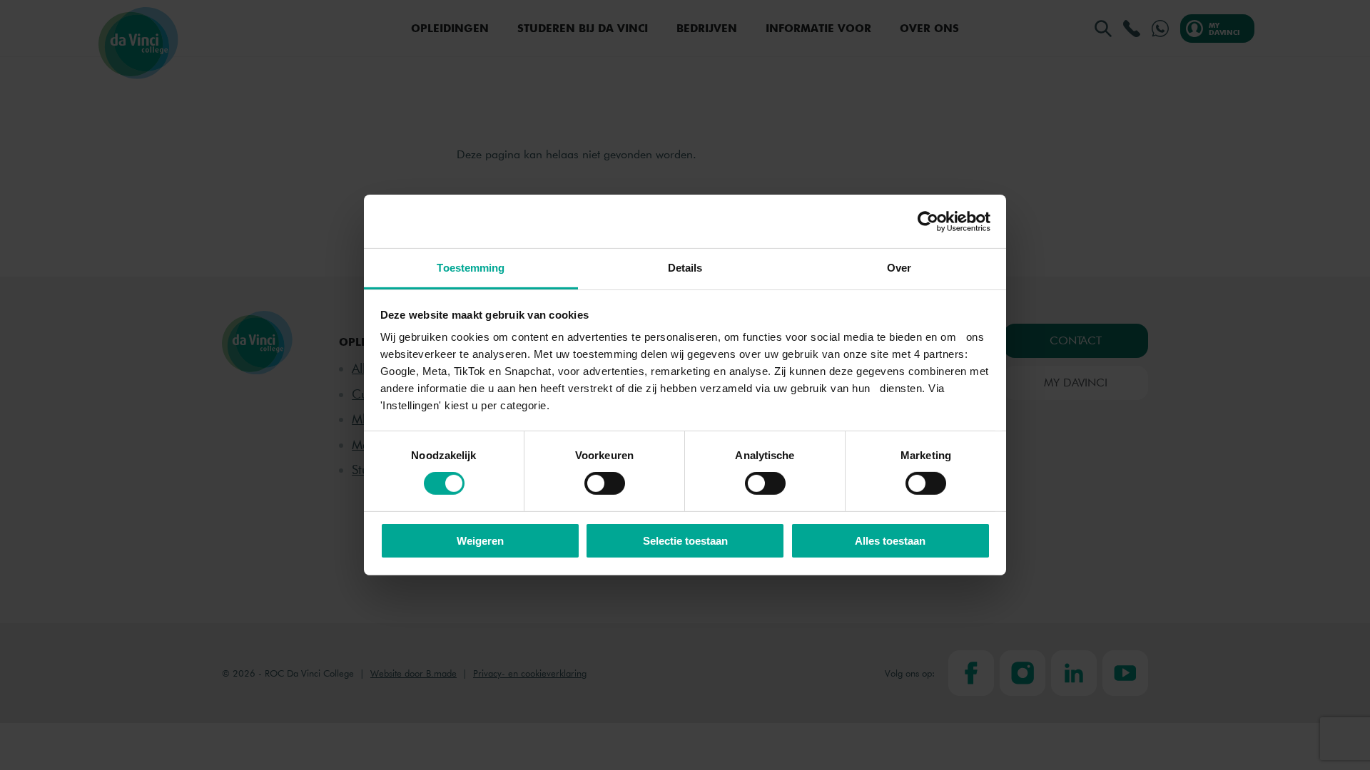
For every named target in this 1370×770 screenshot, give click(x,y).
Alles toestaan (890, 541)
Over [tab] (899, 268)
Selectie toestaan (685, 541)
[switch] (604, 483)
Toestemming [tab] (470, 268)
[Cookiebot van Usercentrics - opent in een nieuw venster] (928, 221)
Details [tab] (685, 268)
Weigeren (480, 541)
